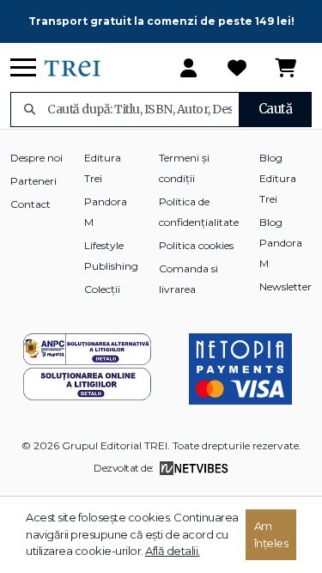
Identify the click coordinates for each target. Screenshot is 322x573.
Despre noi (36, 157)
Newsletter (285, 286)
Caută (275, 109)
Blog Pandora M (280, 243)
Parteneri (33, 180)
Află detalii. (172, 551)
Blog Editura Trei (277, 178)
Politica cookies (196, 245)
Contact (30, 204)
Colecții (102, 289)
